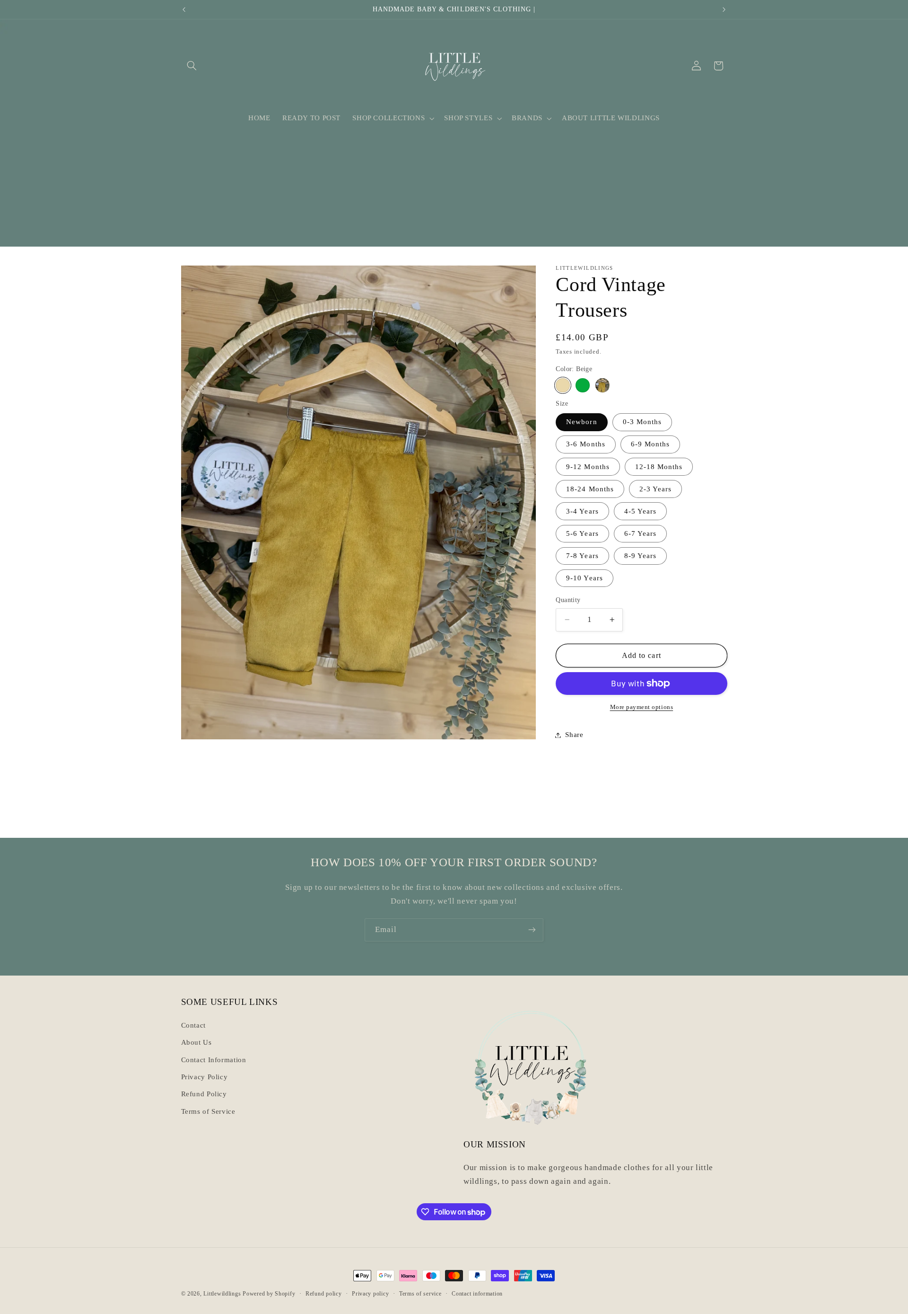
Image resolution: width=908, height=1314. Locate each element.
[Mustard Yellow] (602, 385)
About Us (196, 1042)
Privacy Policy (204, 1077)
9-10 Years (584, 578)
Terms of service (420, 1293)
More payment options (641, 707)
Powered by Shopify (269, 1293)
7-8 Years (582, 555)
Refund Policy (204, 1094)
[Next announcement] (724, 9)
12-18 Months (659, 466)
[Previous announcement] (184, 9)
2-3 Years (655, 488)
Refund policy (324, 1293)
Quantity (568, 600)
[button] (192, 66)
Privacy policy (370, 1293)
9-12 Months (588, 466)
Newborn (581, 422)
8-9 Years (640, 555)
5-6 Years (582, 533)
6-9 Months (650, 444)
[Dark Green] (582, 385)
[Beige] (562, 385)
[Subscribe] (532, 929)
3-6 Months (585, 444)
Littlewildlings (222, 1293)
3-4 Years (582, 511)
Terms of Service (208, 1111)
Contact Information (213, 1060)
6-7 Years (640, 533)
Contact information (477, 1293)
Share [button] (574, 734)
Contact (193, 1025)
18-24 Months (590, 488)
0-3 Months (642, 422)
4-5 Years (640, 511)
